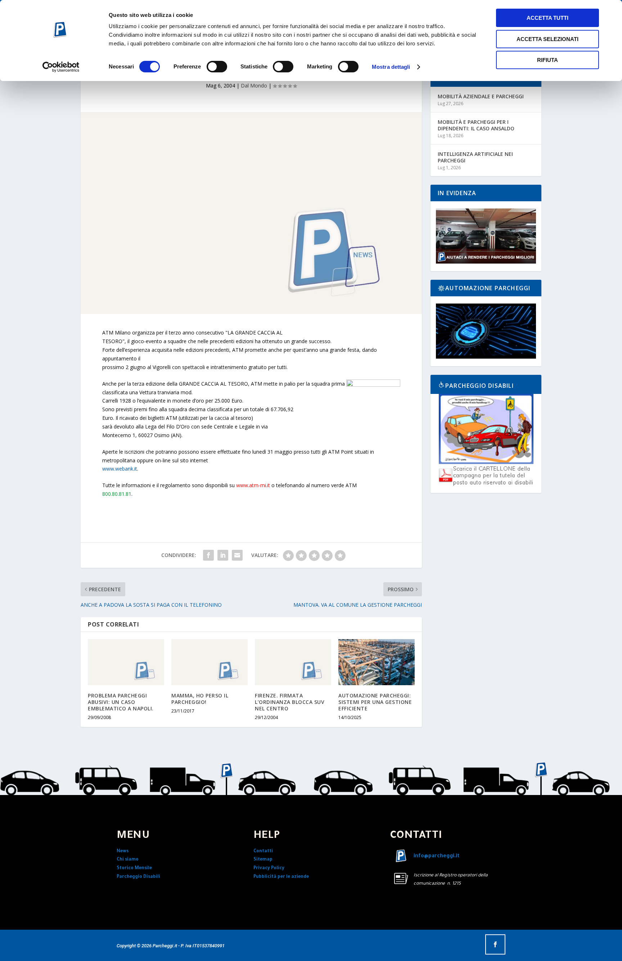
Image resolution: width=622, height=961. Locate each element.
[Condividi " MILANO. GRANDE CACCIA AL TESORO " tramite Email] (237, 555)
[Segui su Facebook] (495, 944)
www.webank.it (119, 468)
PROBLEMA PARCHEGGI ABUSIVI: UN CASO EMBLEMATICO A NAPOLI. (121, 702)
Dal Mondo (254, 85)
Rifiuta (547, 60)
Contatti (263, 851)
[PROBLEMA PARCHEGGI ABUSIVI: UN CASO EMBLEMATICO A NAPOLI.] (126, 662)
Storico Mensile (134, 868)
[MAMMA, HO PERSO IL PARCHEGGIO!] (209, 662)
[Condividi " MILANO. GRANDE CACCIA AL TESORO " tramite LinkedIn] (223, 555)
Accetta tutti (547, 18)
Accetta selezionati (547, 39)
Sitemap (262, 859)
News (123, 851)
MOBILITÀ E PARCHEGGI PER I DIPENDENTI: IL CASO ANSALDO (476, 125)
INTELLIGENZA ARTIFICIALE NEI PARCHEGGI (475, 157)
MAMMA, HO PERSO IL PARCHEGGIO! (199, 698)
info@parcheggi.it (437, 856)
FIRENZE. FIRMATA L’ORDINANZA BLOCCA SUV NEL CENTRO (289, 702)
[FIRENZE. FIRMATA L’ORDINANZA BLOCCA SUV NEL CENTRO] (293, 662)
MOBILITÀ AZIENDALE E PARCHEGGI (481, 96)
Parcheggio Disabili (138, 877)
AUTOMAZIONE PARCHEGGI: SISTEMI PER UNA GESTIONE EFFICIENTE (375, 702)
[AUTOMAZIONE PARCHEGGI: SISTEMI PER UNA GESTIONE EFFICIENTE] (376, 662)
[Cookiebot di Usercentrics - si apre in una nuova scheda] (61, 67)
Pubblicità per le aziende (281, 877)
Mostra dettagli (391, 67)
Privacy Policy (268, 868)
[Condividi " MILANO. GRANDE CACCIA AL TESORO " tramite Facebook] (208, 555)
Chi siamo (128, 859)
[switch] (217, 66)
